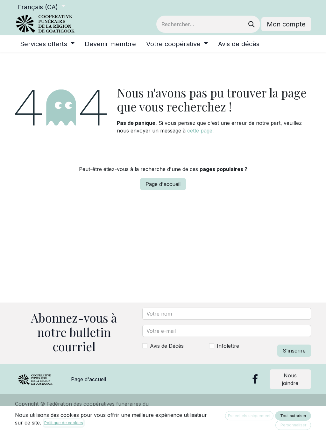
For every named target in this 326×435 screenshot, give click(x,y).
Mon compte (286, 24)
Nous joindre (290, 379)
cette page (199, 130)
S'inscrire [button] (294, 350)
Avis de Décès (167, 346)
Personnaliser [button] (293, 425)
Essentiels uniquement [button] (249, 415)
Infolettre (228, 346)
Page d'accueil (163, 184)
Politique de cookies (63, 422)
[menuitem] (47, 44)
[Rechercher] (251, 24)
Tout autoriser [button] (293, 415)
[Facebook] (255, 379)
